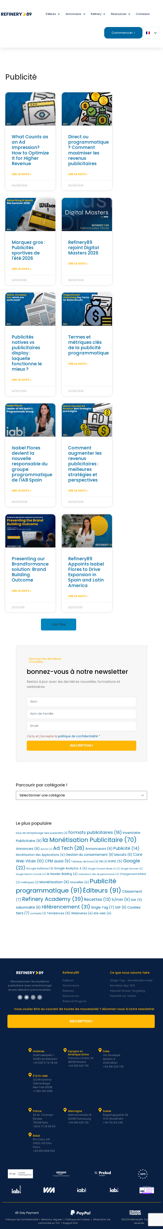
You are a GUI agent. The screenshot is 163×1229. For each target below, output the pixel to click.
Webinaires (82, 913)
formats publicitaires (95, 832)
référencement (66, 906)
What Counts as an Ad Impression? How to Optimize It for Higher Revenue (30, 150)
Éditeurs (102, 890)
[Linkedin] (20, 997)
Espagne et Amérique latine (78, 1052)
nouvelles (79, 882)
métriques (30, 882)
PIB (103, 861)
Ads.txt (46, 849)
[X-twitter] (33, 997)
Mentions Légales (51, 1219)
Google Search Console (31, 874)
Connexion (143, 14)
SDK (136, 900)
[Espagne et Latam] (65, 1050)
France (37, 1111)
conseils (38, 913)
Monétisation (54, 882)
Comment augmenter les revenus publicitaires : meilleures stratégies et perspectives (85, 464)
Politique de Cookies (78, 1219)
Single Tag (102, 907)
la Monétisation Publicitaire (89, 840)
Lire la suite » (21, 174)
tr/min (121, 899)
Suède (107, 1111)
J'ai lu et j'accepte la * (63, 736)
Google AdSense (39, 868)
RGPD (115, 861)
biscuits (123, 854)
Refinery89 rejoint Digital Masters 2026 (83, 247)
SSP (120, 907)
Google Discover (132, 868)
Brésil (36, 1136)
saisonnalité (28, 907)
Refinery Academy (52, 899)
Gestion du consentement (90, 854)
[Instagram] (39, 997)
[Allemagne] (65, 1110)
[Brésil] (30, 1135)
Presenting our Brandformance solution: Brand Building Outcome (30, 569)
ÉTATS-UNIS (40, 1076)
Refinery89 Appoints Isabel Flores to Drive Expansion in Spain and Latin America (86, 572)
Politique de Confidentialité (22, 1219)
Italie (106, 1051)
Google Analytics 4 (70, 868)
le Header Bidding (62, 874)
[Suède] (100, 1110)
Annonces (28, 848)
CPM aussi (57, 861)
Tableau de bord (84, 861)
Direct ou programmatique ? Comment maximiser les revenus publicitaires (88, 150)
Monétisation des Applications (40, 855)
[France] (30, 1110)
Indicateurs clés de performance (98, 874)
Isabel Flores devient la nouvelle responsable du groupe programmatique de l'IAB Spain (32, 464)
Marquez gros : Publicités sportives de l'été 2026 (28, 250)
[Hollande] (30, 1050)
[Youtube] (26, 997)
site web (102, 913)
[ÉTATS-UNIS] (30, 1075)
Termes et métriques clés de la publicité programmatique (88, 345)
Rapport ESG (70, 1223)
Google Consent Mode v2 (104, 868)
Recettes (97, 899)
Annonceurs (73, 14)
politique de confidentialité (78, 736)
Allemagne (75, 1111)
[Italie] (100, 1050)
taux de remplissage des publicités (41, 833)
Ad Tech (68, 848)
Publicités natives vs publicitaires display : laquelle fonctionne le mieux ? (27, 353)
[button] (58, 624)
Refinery (96, 14)
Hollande (38, 1051)
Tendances (58, 913)
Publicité (126, 848)
